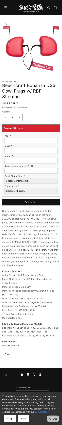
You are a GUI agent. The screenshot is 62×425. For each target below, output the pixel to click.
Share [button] (8, 354)
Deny (23, 419)
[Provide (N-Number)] (32, 166)
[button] (6, 7)
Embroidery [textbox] (11, 186)
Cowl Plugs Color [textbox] (15, 176)
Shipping (5, 107)
